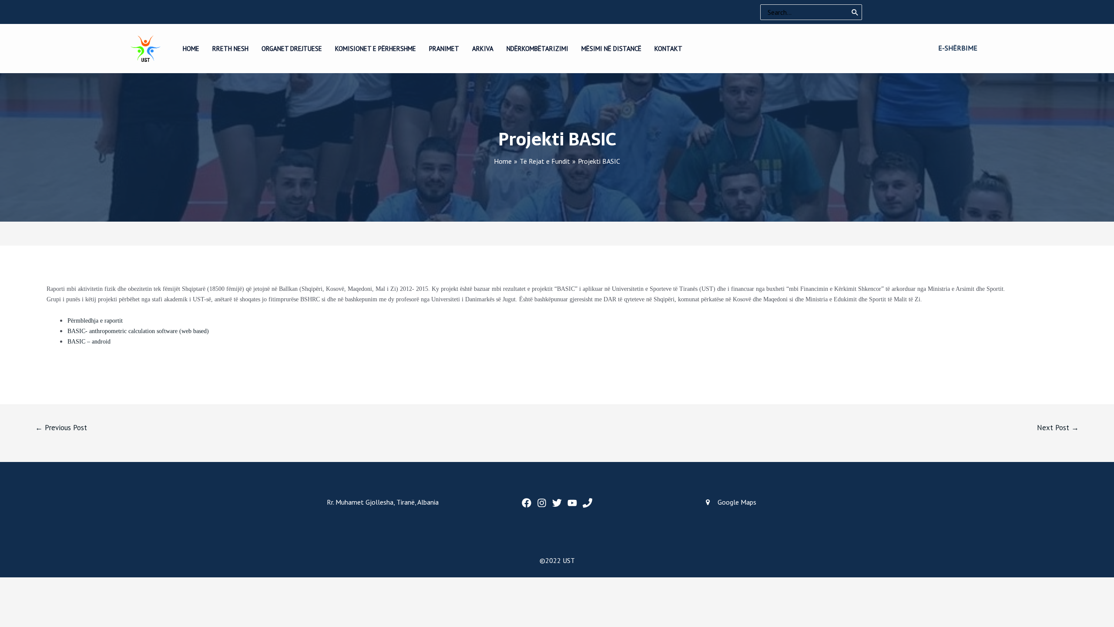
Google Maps (737, 502)
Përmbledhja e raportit (95, 320)
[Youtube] (572, 503)
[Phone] (587, 503)
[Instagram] (542, 503)
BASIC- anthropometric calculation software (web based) (138, 331)
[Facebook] (526, 503)
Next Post (1058, 427)
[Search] (855, 12)
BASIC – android (89, 341)
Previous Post (61, 427)
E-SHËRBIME (957, 48)
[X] (557, 503)
